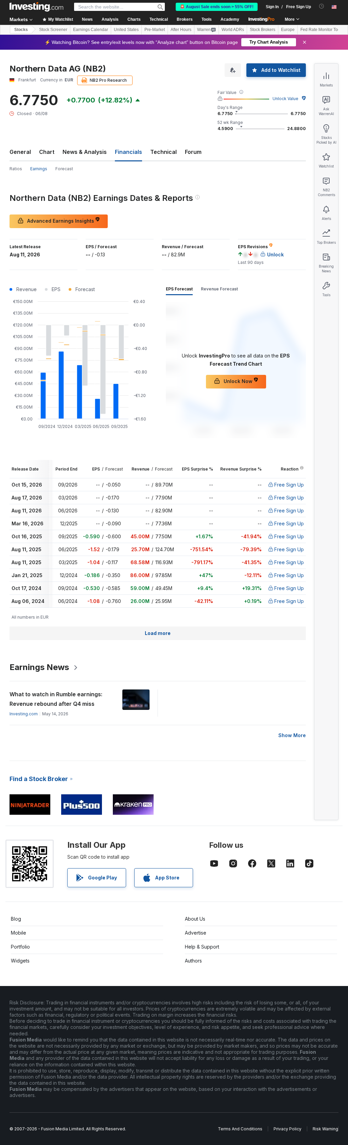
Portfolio (20, 947)
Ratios (16, 168)
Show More (292, 735)
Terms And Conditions (240, 1128)
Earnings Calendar (90, 29)
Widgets (20, 961)
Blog (16, 919)
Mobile (18, 933)
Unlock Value (285, 98)
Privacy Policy (287, 1128)
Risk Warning (325, 1128)
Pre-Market (154, 29)
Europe (288, 29)
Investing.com (24, 713)
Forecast (64, 168)
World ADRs (233, 29)
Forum (193, 151)
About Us (195, 919)
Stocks (21, 29)
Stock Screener (53, 29)
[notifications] (322, 6)
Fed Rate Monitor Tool (320, 29)
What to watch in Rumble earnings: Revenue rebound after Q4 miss (56, 699)
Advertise (195, 933)
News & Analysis (85, 151)
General (20, 151)
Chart (46, 151)
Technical (163, 151)
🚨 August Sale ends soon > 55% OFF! (217, 6)
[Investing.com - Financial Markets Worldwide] (36, 7)
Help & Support (202, 947)
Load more (158, 633)
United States (126, 29)
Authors (193, 961)
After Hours (181, 29)
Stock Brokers (262, 29)
